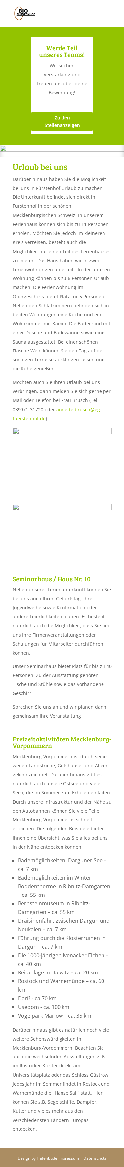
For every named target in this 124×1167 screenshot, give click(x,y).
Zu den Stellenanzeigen (62, 122)
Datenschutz (94, 1158)
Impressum (68, 1158)
